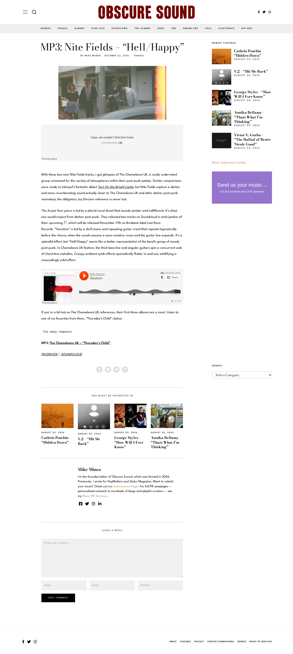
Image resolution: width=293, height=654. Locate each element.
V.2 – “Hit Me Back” (89, 441)
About (173, 642)
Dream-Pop (190, 28)
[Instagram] (269, 12)
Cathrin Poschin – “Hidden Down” (56, 440)
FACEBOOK (49, 354)
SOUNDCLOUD (71, 354)
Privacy (199, 642)
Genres (46, 28)
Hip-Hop (247, 28)
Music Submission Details (229, 162)
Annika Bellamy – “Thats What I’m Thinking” (166, 442)
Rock (161, 28)
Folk (208, 28)
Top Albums (142, 28)
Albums (79, 28)
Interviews (120, 28)
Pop (173, 28)
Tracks (63, 28)
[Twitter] (264, 12)
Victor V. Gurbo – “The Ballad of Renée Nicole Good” (252, 139)
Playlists (98, 28)
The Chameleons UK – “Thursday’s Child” (80, 343)
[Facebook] (259, 12)
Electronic (227, 28)
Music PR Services (261, 642)
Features (185, 642)
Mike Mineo (93, 56)
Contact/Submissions (220, 642)
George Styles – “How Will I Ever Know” (128, 442)
